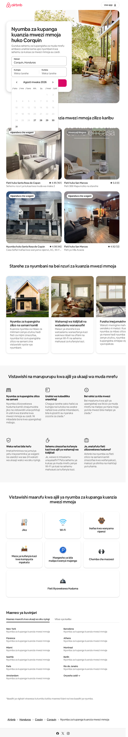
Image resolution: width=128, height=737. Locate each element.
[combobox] (39, 62)
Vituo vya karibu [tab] (63, 619)
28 (41, 120)
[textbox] (25, 73)
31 (16, 126)
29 (47, 120)
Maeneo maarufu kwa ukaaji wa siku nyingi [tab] (28, 619)
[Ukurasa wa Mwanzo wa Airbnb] (14, 5)
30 (53, 120)
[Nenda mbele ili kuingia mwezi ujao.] (53, 82)
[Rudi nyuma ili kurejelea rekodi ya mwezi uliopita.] (17, 82)
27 (35, 120)
